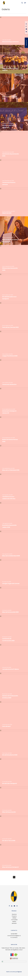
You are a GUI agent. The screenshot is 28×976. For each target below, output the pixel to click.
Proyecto (14, 916)
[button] (25, 3)
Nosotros (14, 914)
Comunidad (14, 919)
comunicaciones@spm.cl (14, 935)
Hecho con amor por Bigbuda (14, 971)
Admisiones (26, 43)
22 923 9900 (14, 934)
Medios (14, 921)
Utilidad (14, 918)
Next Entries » (14, 877)
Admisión (14, 923)
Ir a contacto (14, 937)
